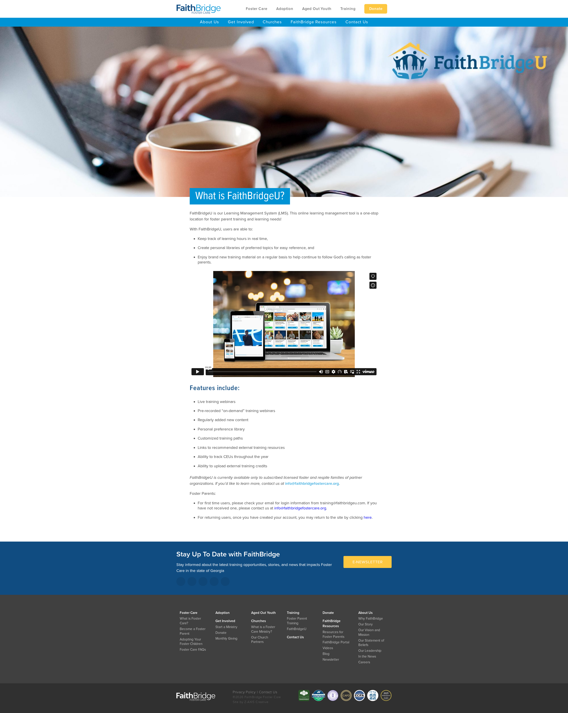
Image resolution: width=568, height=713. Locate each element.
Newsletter (331, 660)
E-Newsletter (368, 562)
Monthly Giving (226, 638)
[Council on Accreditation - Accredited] (332, 695)
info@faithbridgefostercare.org (312, 483)
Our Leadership (369, 651)
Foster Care (188, 613)
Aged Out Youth (263, 613)
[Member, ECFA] (359, 695)
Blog (326, 654)
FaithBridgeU (296, 629)
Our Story (365, 624)
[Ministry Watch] (386, 695)
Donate (328, 613)
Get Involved (225, 621)
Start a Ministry (226, 627)
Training (293, 613)
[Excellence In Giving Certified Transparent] (304, 695)
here (368, 517)
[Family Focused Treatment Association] (372, 695)
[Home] (198, 9)
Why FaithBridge (370, 619)
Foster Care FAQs (193, 650)
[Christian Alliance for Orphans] (346, 695)
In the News (367, 656)
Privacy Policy (244, 692)
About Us (365, 613)
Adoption (222, 613)
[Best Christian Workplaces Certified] (318, 695)
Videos (328, 648)
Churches (258, 621)
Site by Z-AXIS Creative (250, 702)
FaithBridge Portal (336, 642)
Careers (364, 662)
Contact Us (295, 637)
